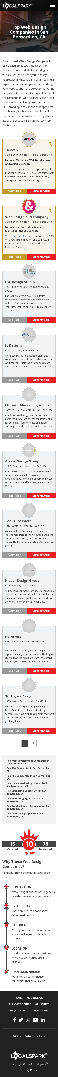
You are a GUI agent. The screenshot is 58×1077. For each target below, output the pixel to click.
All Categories (20, 1004)
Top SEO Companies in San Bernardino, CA (28, 770)
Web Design (34, 997)
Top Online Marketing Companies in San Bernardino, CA (27, 785)
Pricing (17, 1036)
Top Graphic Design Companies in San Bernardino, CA (28, 807)
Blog (23, 1010)
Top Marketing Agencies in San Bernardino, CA (24, 800)
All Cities (42, 1004)
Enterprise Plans (35, 1036)
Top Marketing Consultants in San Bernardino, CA (26, 792)
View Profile (41, 191)
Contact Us (39, 1010)
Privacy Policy (29, 1070)
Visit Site (14, 191)
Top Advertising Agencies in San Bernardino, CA (25, 815)
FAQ (13, 1010)
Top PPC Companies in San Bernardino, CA (28, 777)
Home (19, 997)
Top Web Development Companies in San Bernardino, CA (27, 762)
